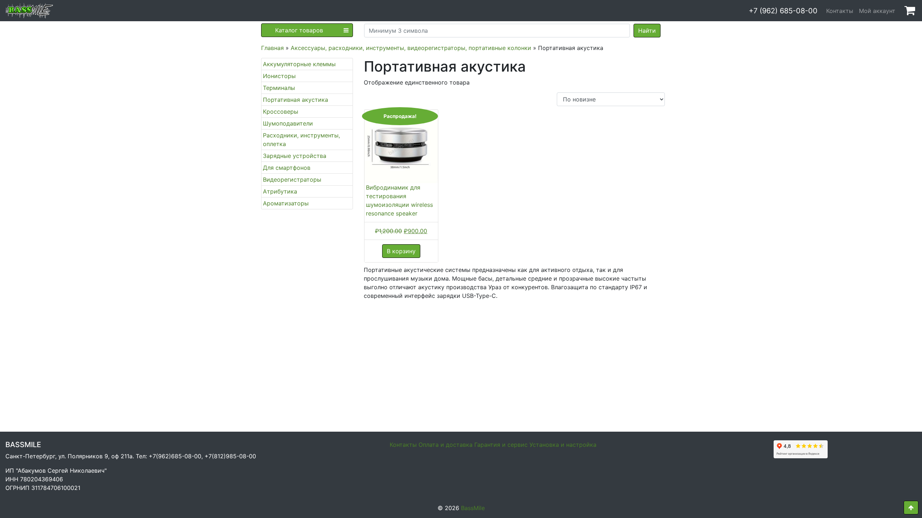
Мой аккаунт (877, 10)
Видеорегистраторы (292, 179)
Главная (272, 47)
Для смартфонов (286, 167)
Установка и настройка (562, 444)
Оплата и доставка (446, 444)
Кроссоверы (280, 111)
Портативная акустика (295, 99)
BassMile (473, 508)
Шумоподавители (288, 123)
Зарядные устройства (294, 155)
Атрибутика (280, 191)
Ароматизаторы (286, 203)
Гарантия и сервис (501, 444)
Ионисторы (279, 75)
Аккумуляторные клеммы (299, 64)
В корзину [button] (401, 251)
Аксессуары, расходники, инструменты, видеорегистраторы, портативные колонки (411, 47)
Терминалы (279, 87)
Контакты (839, 10)
